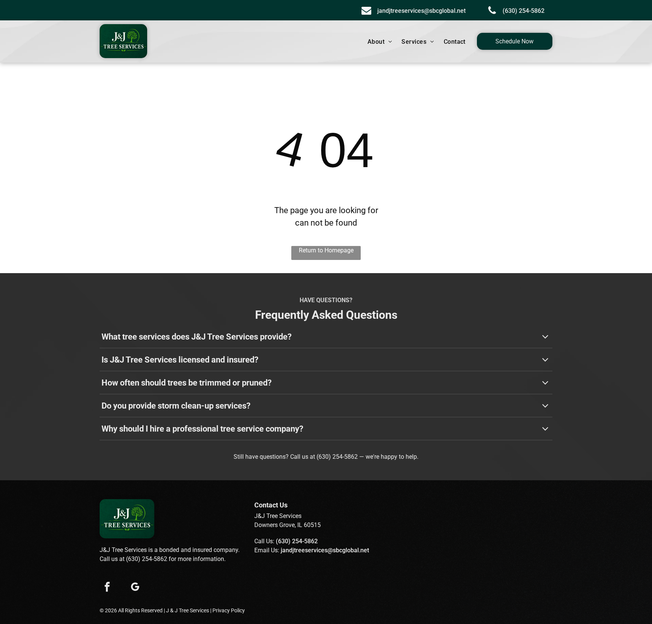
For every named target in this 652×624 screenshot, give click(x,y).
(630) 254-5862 (337, 456)
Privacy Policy (228, 610)
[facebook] (107, 587)
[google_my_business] (135, 587)
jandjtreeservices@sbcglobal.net (325, 550)
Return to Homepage (326, 250)
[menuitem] (381, 41)
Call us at (302, 456)
